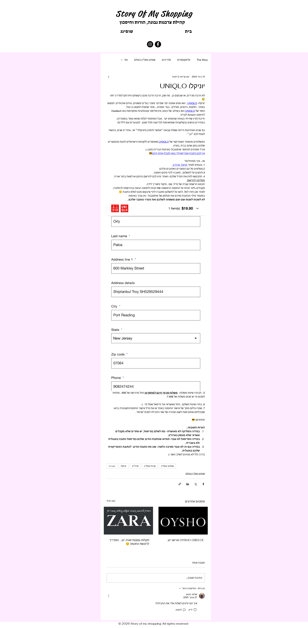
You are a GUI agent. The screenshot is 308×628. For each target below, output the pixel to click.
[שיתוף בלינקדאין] (187, 484)
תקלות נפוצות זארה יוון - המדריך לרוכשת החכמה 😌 (129, 542)
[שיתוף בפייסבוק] (203, 484)
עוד (126, 59)
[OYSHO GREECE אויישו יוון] (183, 521)
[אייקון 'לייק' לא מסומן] (195, 610)
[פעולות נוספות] (109, 77)
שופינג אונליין (167, 465)
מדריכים (166, 59)
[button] (126, 31)
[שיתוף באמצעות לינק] (179, 484)
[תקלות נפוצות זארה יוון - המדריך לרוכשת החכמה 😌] (128, 521)
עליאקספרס (183, 59)
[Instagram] (150, 44)
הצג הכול (111, 501)
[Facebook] (158, 44)
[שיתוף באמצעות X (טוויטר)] (195, 484)
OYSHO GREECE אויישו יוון (186, 540)
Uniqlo (112, 465)
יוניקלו (124, 465)
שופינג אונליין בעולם (144, 59)
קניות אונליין (150, 465)
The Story (202, 59)
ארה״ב (135, 465)
